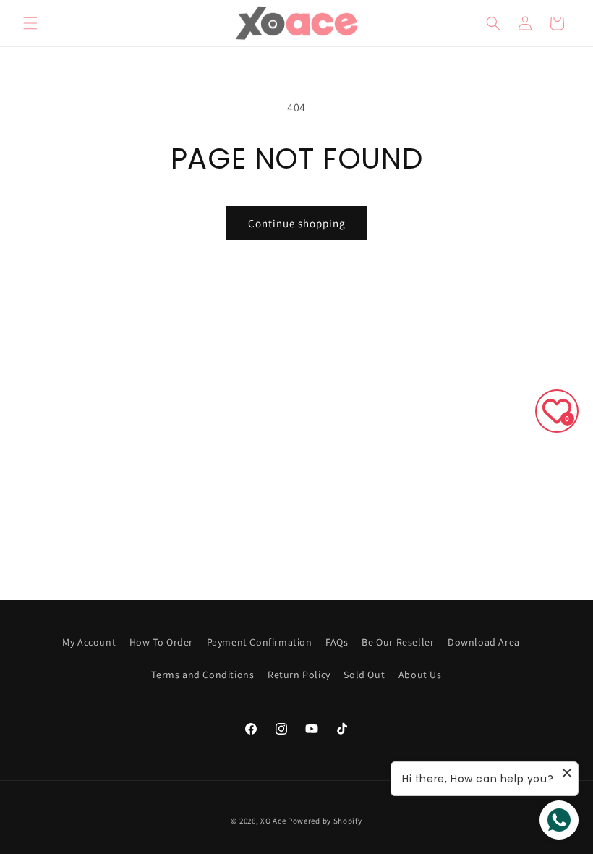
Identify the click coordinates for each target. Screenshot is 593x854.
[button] (30, 23)
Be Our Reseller (398, 641)
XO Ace (273, 821)
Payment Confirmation (259, 641)
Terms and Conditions (202, 674)
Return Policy (299, 674)
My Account (89, 641)
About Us (420, 674)
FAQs (336, 641)
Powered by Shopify (325, 821)
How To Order (161, 641)
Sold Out (364, 674)
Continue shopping (297, 223)
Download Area (484, 641)
